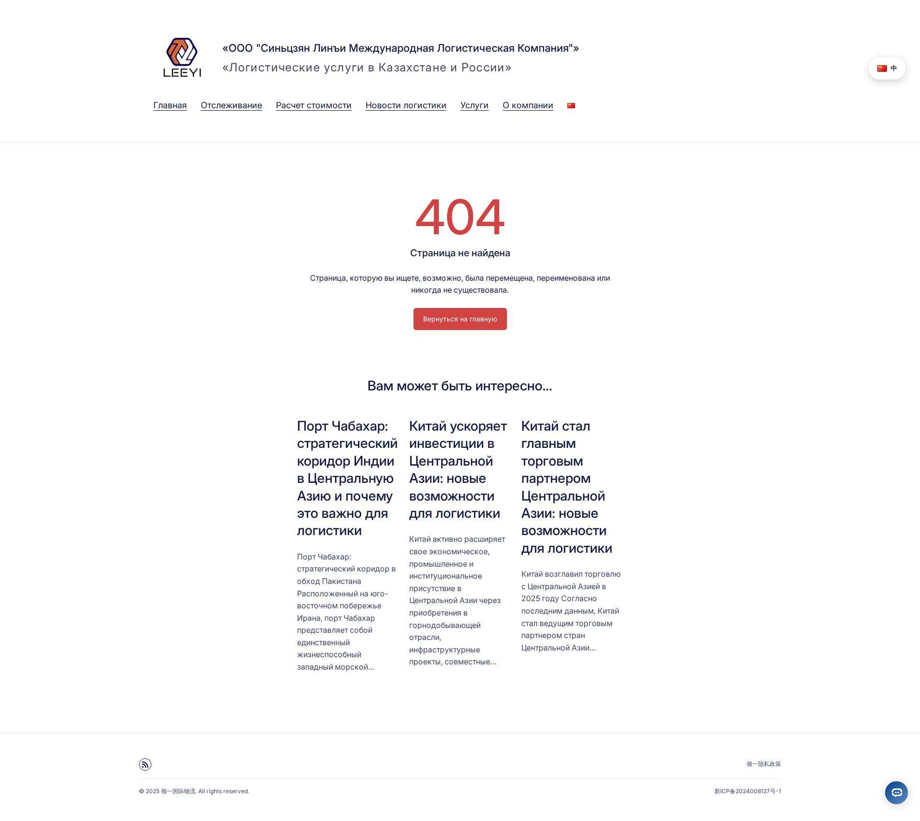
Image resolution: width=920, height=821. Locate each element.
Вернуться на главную (460, 319)
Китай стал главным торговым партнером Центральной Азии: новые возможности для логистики (566, 487)
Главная (170, 105)
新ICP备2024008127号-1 (747, 791)
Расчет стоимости (314, 105)
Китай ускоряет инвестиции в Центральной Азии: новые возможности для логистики (458, 469)
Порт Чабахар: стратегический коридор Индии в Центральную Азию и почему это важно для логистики (347, 478)
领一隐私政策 (764, 763)
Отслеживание (231, 105)
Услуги (474, 105)
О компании (528, 105)
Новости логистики (406, 105)
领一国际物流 (178, 791)
